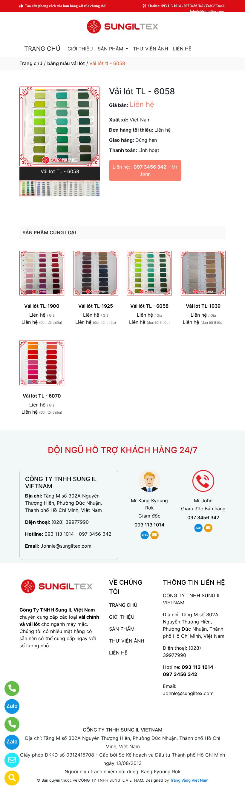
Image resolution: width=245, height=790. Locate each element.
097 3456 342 (150, 167)
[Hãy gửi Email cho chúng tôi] (8, 760)
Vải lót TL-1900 (41, 306)
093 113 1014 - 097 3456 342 (78, 534)
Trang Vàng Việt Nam (189, 780)
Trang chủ (30, 63)
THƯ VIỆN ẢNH (150, 49)
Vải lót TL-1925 (95, 306)
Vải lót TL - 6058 (149, 306)
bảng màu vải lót (66, 63)
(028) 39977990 (70, 522)
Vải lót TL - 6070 (42, 396)
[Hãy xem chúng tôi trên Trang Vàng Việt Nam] (8, 778)
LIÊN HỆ (182, 49)
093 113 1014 (149, 525)
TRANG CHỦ (42, 48)
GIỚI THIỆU (80, 49)
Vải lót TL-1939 (203, 306)
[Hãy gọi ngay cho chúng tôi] (8, 724)
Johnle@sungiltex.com (66, 546)
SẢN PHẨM (111, 49)
